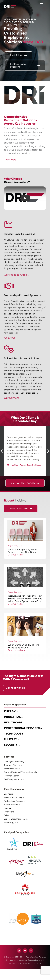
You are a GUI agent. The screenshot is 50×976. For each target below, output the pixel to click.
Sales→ (7, 815)
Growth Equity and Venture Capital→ (21, 772)
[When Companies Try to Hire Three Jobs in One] (25, 616)
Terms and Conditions (32, 963)
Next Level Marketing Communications (25, 960)
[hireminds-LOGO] (19, 913)
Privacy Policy (15, 963)
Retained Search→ (12, 775)
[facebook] (31, 950)
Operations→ (10, 811)
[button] (2, 451)
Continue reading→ (17, 554)
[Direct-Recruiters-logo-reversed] (10, 6)
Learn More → (11, 159)
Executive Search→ (13, 768)
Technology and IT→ (13, 822)
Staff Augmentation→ (14, 779)
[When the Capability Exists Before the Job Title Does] (25, 521)
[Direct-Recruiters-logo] (10, 2)
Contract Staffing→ (13, 765)
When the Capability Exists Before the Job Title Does (22, 551)
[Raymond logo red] (25, 883)
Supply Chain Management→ (17, 819)
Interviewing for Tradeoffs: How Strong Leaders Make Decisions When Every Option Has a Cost (25, 598)
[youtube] (25, 950)
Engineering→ (10, 794)
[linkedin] (19, 950)
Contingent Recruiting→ (15, 761)
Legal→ (7, 808)
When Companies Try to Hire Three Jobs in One (23, 646)
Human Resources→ (13, 804)
